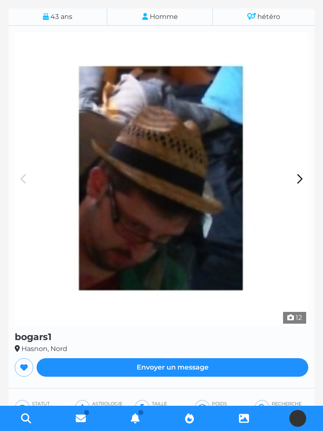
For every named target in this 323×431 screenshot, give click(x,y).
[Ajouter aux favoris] (24, 367)
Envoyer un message (173, 367)
